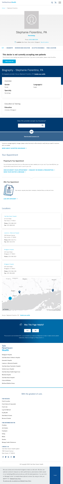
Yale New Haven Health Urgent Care (11, 372)
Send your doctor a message (14, 172)
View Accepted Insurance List (31, 136)
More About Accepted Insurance (13, 148)
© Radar (49, 310)
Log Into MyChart (10, 198)
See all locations (45, 42)
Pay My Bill (5, 412)
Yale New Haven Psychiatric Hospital (11, 366)
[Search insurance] (43, 126)
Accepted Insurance (38, 48)
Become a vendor (6, 418)
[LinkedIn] (8, 457)
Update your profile (39, 74)
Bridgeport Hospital (9, 249)
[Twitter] (5, 457)
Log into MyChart (6, 410)
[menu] (60, 2)
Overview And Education (22, 48)
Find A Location (51, 48)
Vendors (4, 439)
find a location (6, 401)
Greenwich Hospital (7, 360)
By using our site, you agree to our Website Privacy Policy (17, 481)
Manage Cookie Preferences (9, 442)
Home (3, 8)
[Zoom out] (59, 307)
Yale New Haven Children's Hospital (11, 357)
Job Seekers (5, 428)
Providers (4, 425)
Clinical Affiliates (6, 380)
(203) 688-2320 (33, 39)
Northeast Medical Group (8, 383)
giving (3, 433)
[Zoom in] (59, 305)
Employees (4, 431)
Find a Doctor (9, 61)
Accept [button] (55, 475)
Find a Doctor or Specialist (9, 404)
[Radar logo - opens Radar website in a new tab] (5, 309)
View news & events (7, 415)
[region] (31, 294)
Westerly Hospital (6, 374)
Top (3, 48)
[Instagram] (11, 457)
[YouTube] (14, 457)
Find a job (4, 407)
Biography (10, 48)
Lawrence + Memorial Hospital (11, 233)
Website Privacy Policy (15, 478)
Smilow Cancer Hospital (8, 369)
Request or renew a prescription (41, 170)
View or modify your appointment (15, 170)
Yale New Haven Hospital (10, 216)
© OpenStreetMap (56, 310)
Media (3, 436)
